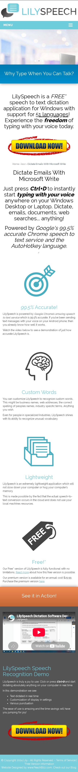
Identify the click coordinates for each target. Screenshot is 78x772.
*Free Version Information (39, 763)
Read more (22, 572)
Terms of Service (66, 760)
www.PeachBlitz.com (39, 767)
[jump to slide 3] (42, 61)
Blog (73, 767)
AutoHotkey (26, 246)
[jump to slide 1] (35, 61)
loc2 (23, 164)
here (41, 581)
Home (16, 164)
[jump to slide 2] (39, 61)
